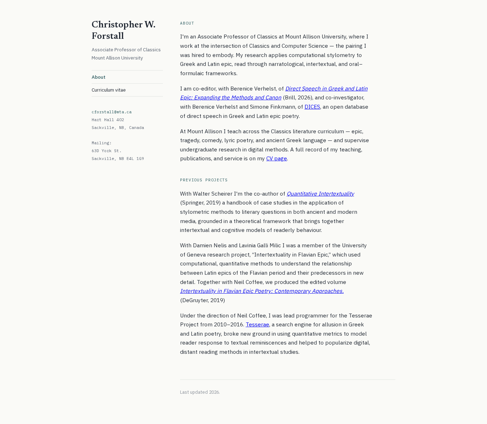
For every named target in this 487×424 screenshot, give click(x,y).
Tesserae (257, 324)
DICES (312, 106)
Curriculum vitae (109, 90)
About (99, 77)
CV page (276, 158)
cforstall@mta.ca (112, 111)
